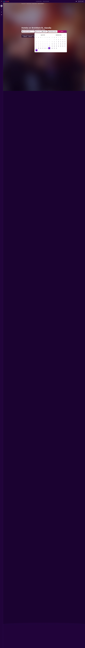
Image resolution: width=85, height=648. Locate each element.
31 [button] (36, 50)
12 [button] (62, 41)
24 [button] (36, 48)
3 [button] (36, 41)
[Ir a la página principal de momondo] (6, 1)
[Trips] (1, 12)
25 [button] (38, 48)
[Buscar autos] (1, 8)
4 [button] (38, 41)
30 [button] (49, 48)
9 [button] (56, 41)
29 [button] (47, 48)
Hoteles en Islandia (34, 3)
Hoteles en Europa (29, 3)
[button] (1, 1)
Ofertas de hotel (23, 3)
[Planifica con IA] (1, 9)
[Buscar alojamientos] (1, 6)
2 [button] (56, 39)
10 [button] (58, 41)
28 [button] (52, 48)
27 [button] (42, 48)
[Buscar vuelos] (1, 4)
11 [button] (60, 41)
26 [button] (40, 48)
